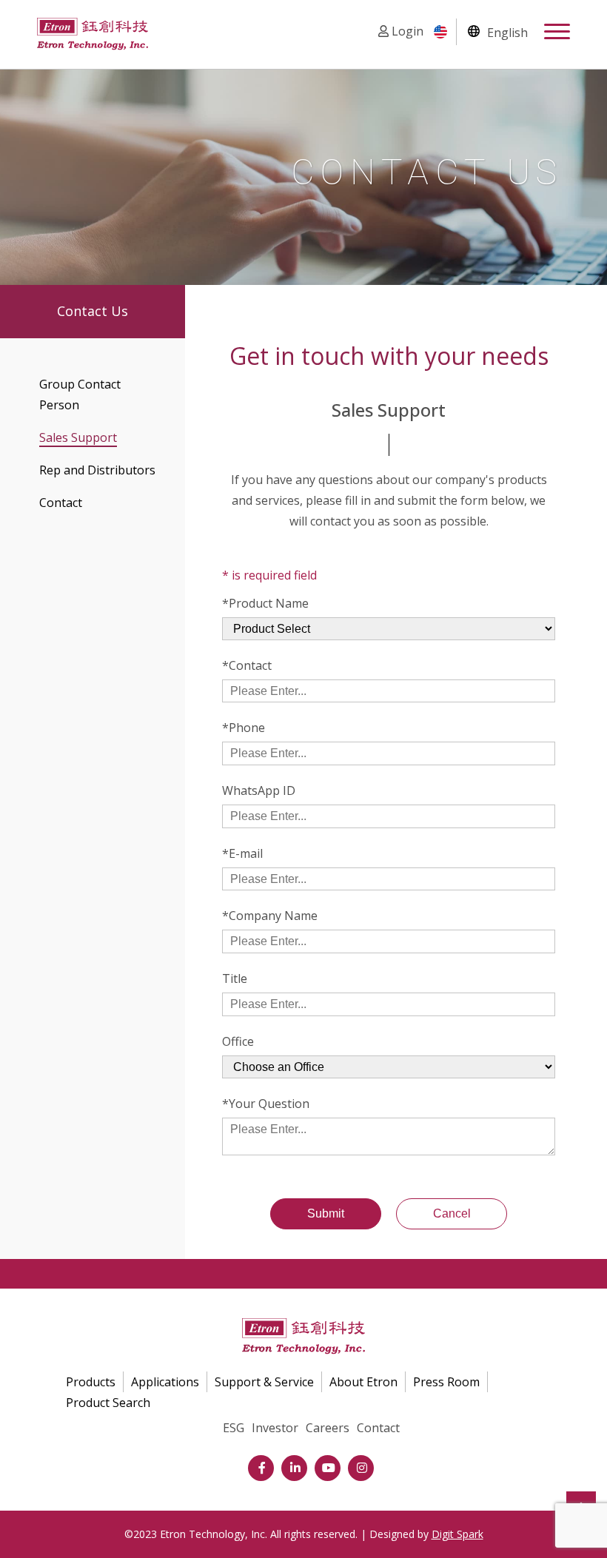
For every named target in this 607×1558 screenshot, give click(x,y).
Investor (275, 1428)
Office (238, 1041)
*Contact (247, 665)
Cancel (452, 1213)
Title (234, 978)
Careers (327, 1428)
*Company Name (270, 915)
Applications (165, 1382)
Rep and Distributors (97, 470)
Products (90, 1382)
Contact (60, 502)
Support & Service (264, 1382)
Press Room (446, 1382)
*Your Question (265, 1103)
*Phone (243, 727)
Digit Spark (457, 1534)
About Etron (363, 1382)
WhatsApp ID (258, 790)
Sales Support (78, 437)
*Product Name (265, 603)
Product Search (108, 1402)
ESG (233, 1428)
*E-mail (242, 853)
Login (406, 31)
